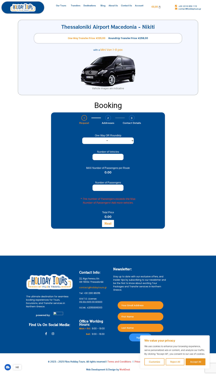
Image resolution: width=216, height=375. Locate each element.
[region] (175, 352)
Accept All (195, 361)
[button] (8, 367)
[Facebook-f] (46, 333)
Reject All (175, 361)
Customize (154, 361)
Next (108, 223)
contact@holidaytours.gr (93, 287)
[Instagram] (53, 333)
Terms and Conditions (119, 361)
